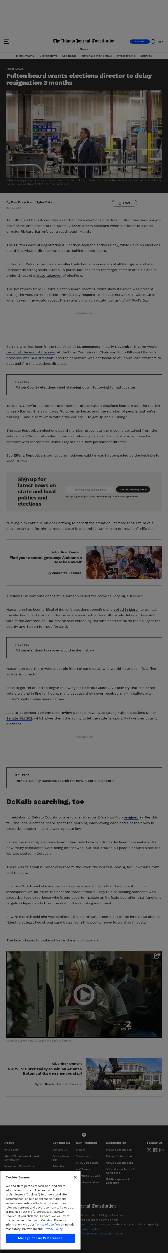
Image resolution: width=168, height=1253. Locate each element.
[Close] (75, 1177)
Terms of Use (44, 1224)
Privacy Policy (53, 1229)
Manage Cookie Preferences (40, 1238)
